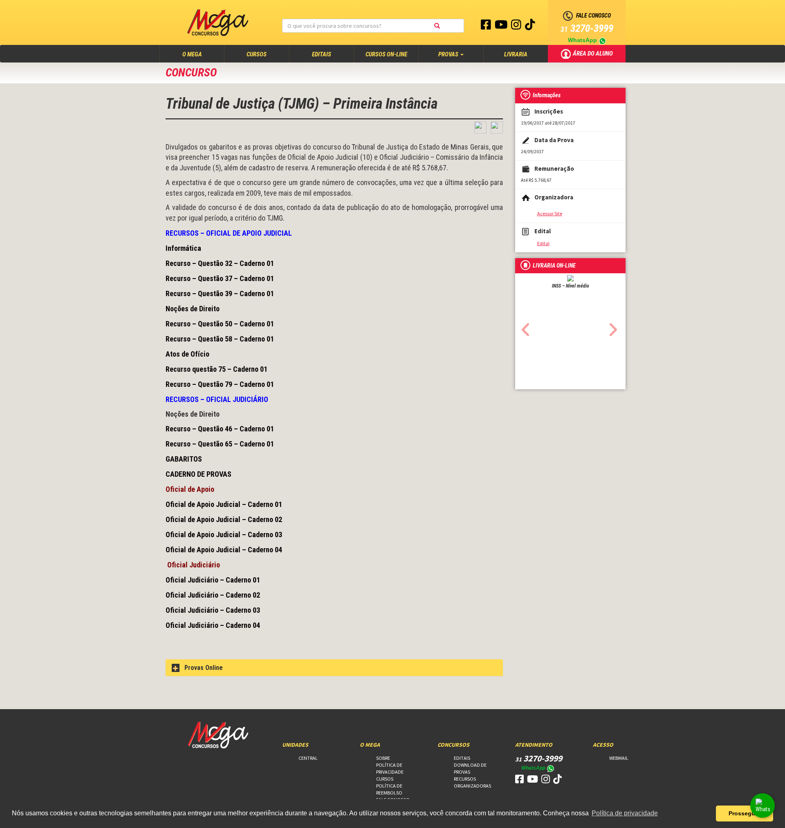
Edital (543, 243)
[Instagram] (517, 26)
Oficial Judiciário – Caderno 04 (213, 625)
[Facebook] (486, 26)
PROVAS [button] (449, 54)
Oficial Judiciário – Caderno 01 (213, 580)
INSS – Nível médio (570, 286)
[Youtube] (502, 26)
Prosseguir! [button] (745, 813)
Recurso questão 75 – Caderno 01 (216, 369)
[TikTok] (530, 26)
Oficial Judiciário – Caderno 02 (213, 595)
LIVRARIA (515, 54)
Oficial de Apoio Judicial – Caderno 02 (224, 519)
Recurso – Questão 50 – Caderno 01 (220, 323)
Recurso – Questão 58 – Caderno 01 (220, 339)
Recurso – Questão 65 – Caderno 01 (220, 444)
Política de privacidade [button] (625, 813)
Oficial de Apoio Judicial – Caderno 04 (224, 549)
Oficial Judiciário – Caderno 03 (213, 610)
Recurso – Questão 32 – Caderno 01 (220, 263)
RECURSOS (465, 779)
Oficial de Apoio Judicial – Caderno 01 (224, 504)
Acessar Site (549, 213)
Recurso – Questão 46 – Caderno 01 (220, 428)
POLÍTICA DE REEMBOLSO (389, 789)
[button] (523, 327)
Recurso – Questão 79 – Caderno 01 (220, 384)
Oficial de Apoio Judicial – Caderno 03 (224, 534)
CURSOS (257, 54)
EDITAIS (321, 54)
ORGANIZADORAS (472, 786)
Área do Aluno (593, 53)
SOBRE (383, 758)
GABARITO (182, 459)
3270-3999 (587, 28)
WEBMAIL (618, 758)
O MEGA (200, 54)
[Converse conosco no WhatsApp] (762, 805)
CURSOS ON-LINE (386, 54)
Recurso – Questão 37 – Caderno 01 (220, 278)
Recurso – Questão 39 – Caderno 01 (220, 293)
